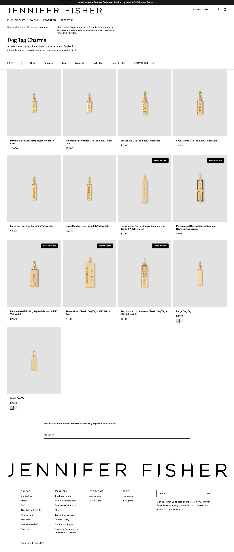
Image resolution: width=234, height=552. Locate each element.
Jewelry (34, 20)
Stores (24, 500)
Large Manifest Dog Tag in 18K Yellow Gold (87, 226)
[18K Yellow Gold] (177, 320)
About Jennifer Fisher (32, 510)
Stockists (25, 519)
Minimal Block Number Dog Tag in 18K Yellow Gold (89, 142)
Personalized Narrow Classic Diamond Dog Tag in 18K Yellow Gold (143, 227)
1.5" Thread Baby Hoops (70, 4)
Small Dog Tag (17, 398)
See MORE (49, 435)
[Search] (219, 9)
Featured (49, 20)
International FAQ (29, 524)
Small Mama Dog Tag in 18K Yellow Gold (196, 140)
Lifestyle (66, 20)
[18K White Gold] (181, 320)
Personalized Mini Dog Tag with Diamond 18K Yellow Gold (33, 312)
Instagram (128, 500)
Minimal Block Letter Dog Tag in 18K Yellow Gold (32, 142)
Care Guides (95, 500)
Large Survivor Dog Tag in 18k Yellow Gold (31, 226)
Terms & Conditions (65, 515)
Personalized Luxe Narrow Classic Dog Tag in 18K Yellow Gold (144, 312)
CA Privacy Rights (64, 524)
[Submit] (208, 493)
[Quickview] (55, 131)
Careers (25, 529)
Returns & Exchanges (65, 500)
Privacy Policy (62, 519)
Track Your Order (63, 496)
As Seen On (27, 515)
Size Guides (95, 496)
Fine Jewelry (16, 20)
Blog (57, 510)
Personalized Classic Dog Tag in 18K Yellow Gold (88, 312)
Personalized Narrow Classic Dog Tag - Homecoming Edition (196, 227)
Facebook (128, 496)
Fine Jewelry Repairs (65, 505)
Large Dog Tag (183, 311)
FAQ (23, 505)
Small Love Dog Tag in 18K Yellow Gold (140, 140)
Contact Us (26, 496)
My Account (200, 9)
